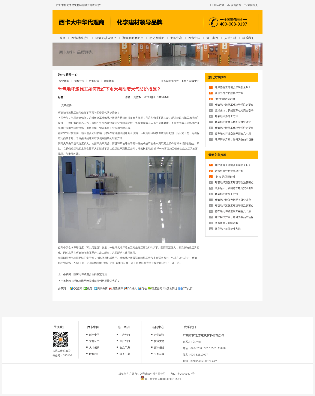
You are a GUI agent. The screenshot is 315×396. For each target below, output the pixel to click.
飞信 (144, 288)
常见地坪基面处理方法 (228, 228)
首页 (62, 38)
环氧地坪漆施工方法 (226, 116)
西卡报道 (94, 80)
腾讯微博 (102, 288)
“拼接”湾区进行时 (225, 98)
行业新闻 (64, 80)
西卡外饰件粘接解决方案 (229, 93)
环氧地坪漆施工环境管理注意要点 (234, 104)
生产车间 (125, 334)
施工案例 (212, 38)
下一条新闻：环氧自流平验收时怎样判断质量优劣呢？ (89, 280)
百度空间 (157, 288)
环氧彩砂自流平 (105, 38)
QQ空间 (77, 288)
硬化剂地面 (156, 38)
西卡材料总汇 (80, 38)
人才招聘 (230, 38)
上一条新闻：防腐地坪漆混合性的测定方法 (82, 274)
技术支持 (79, 80)
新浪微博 (117, 288)
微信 (89, 288)
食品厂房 (125, 347)
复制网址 (172, 288)
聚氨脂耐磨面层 (132, 38)
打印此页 (187, 288)
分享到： (63, 288)
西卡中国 (194, 38)
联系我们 (248, 38)
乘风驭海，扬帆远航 (226, 222)
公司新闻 (109, 80)
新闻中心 (176, 38)
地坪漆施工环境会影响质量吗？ (233, 87)
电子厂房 (125, 354)
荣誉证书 (94, 341)
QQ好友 (132, 288)
